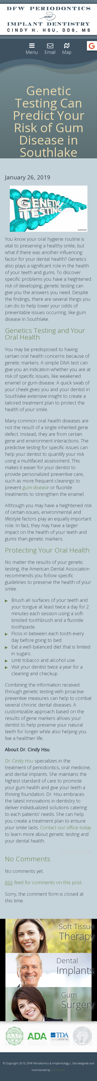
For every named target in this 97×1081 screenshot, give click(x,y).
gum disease (36, 487)
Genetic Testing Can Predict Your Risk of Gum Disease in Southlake (49, 121)
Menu (32, 52)
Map (66, 52)
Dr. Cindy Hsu (19, 761)
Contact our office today (65, 827)
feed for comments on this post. (43, 882)
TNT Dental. (58, 1070)
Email (50, 52)
